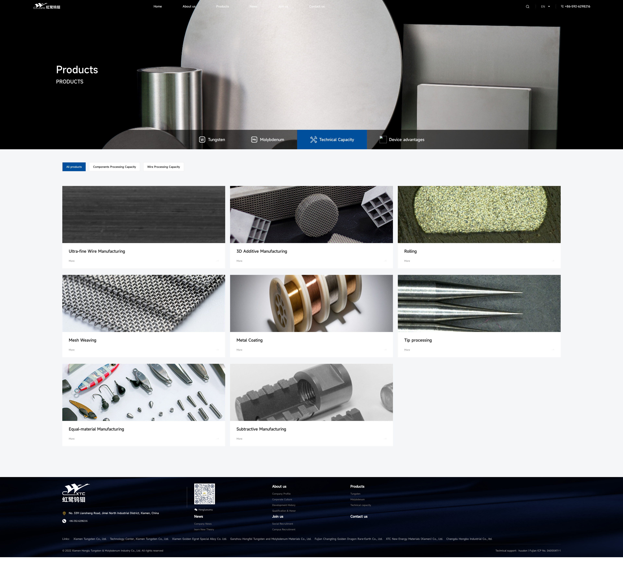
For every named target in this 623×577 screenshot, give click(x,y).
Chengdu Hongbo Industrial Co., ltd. (469, 539)
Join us (283, 6)
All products (74, 167)
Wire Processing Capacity (163, 167)
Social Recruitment (282, 523)
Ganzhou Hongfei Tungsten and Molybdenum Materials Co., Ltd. (270, 539)
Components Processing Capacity (114, 167)
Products (222, 6)
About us (189, 6)
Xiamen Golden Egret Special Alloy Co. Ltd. (199, 539)
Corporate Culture (282, 499)
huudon (523, 550)
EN (543, 6)
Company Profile (281, 493)
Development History (283, 505)
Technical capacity (360, 505)
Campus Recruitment (283, 529)
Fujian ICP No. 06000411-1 (545, 550)
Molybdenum (357, 499)
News (253, 6)
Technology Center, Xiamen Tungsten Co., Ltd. (139, 539)
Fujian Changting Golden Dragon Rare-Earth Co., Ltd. (349, 539)
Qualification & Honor (284, 510)
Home (158, 6)
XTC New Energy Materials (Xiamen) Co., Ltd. (414, 539)
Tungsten (355, 493)
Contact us (317, 6)
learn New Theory (204, 529)
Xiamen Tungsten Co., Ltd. (90, 539)
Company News (203, 523)
